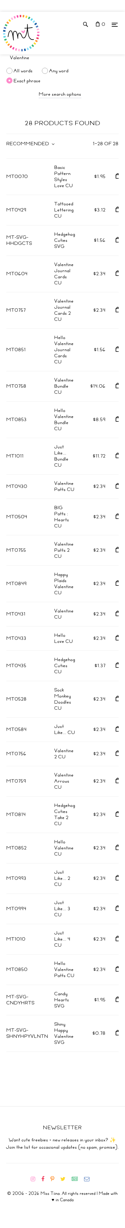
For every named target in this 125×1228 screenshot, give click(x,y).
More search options (60, 94)
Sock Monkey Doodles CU (62, 699)
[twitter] (65, 1179)
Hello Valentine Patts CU (64, 969)
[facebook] (45, 1179)
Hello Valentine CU (64, 848)
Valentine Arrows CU (64, 781)
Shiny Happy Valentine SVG (64, 1033)
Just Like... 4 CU (62, 939)
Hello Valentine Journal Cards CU (64, 349)
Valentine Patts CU (64, 486)
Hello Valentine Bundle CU (64, 419)
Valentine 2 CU (64, 753)
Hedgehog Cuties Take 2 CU (64, 814)
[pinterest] (54, 1179)
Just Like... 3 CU (62, 908)
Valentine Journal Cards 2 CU (64, 310)
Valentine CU (64, 614)
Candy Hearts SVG (61, 1000)
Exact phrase (27, 80)
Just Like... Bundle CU (61, 456)
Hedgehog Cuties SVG (64, 240)
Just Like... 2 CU (62, 878)
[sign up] (77, 1179)
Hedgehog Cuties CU (64, 665)
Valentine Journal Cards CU (64, 273)
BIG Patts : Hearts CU (61, 517)
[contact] (89, 1179)
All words (23, 70)
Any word (59, 70)
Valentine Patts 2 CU (64, 550)
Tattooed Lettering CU (64, 210)
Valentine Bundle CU (64, 386)
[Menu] (114, 24)
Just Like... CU (64, 729)
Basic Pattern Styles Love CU (63, 176)
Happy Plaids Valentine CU (64, 583)
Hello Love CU (63, 638)
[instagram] (35, 1179)
